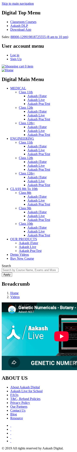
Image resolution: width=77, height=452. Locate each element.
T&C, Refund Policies (25, 399)
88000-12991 (19, 37)
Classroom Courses (23, 22)
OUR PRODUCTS (23, 239)
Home (14, 293)
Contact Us (17, 410)
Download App (20, 29)
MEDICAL (18, 88)
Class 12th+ (27, 123)
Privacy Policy (20, 403)
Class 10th (26, 223)
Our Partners (18, 406)
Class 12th (26, 107)
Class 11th (26, 92)
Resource (16, 418)
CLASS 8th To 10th (24, 189)
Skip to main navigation (18, 3)
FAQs (14, 395)
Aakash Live (36, 100)
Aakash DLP (19, 26)
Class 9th (25, 208)
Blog (13, 414)
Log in (14, 55)
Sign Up (16, 59)
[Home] (7, 70)
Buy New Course (22, 258)
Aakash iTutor (37, 96)
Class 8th (25, 193)
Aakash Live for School (26, 391)
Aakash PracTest (38, 104)
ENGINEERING (22, 138)
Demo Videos (19, 254)
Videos (15, 297)
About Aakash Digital (25, 387)
